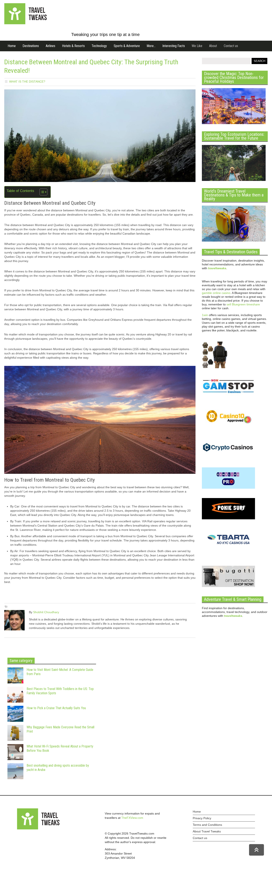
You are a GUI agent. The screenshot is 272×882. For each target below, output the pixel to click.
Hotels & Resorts (73, 46)
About (213, 46)
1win (205, 315)
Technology (99, 46)
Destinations (31, 46)
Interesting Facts (173, 46)
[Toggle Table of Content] (41, 192)
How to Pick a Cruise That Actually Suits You (56, 708)
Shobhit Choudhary (46, 612)
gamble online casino (216, 293)
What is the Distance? (27, 81)
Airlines (50, 46)
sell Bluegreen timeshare (243, 304)
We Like (197, 46)
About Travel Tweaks (207, 831)
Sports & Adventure (127, 46)
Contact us (231, 46)
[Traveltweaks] (25, 23)
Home (12, 46)
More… (151, 46)
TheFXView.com (132, 817)
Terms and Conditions (207, 824)
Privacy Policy (202, 818)
